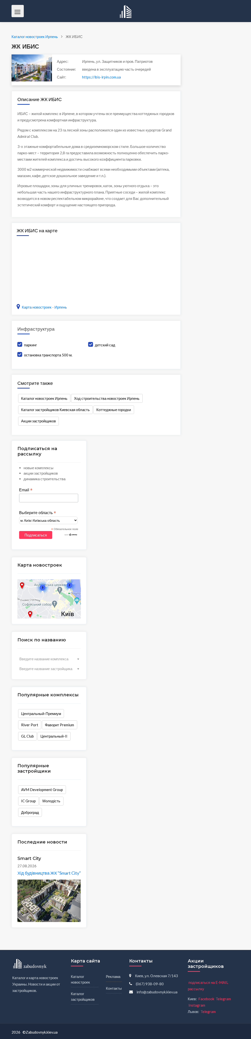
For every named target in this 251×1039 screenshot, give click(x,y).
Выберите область (37, 513)
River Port (29, 725)
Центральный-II (53, 736)
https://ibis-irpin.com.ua (101, 77)
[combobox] (49, 659)
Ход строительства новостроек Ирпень (106, 398)
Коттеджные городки (113, 409)
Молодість (51, 801)
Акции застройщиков (38, 421)
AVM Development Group (42, 789)
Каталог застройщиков (83, 996)
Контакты (114, 988)
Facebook (206, 999)
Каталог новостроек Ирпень (44, 398)
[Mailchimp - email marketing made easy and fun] (70, 534)
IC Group (28, 801)
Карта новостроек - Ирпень (44, 307)
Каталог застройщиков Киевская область (55, 409)
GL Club (27, 736)
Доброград (30, 812)
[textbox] (49, 659)
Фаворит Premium (59, 725)
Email (25, 490)
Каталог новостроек (80, 979)
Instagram (196, 1005)
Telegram (223, 999)
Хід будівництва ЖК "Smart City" (49, 873)
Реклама (113, 976)
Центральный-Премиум (41, 713)
